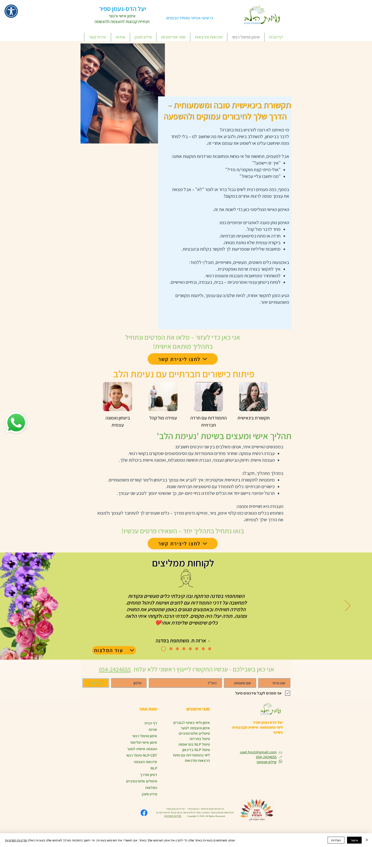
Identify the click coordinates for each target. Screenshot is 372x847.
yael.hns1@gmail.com (258, 752)
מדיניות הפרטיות (172, 816)
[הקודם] (24, 606)
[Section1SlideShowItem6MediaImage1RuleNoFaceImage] (169, 648)
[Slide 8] (209, 648)
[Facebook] (144, 812)
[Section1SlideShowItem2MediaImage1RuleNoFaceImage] (203, 648)
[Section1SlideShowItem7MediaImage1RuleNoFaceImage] (196, 648)
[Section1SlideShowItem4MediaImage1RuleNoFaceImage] (183, 648)
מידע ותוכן (149, 793)
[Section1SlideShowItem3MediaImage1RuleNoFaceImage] (177, 648)
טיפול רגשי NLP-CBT (141, 755)
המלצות (151, 787)
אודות (153, 729)
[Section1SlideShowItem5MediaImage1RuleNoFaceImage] (190, 648)
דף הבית (150, 722)
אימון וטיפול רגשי (144, 735)
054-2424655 (266, 756)
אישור (354, 840)
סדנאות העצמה (145, 761)
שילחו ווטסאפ (267, 761)
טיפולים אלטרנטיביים (141, 781)
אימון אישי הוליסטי (143, 742)
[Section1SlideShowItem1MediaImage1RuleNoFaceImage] (162, 648)
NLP (153, 768)
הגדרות (336, 840)
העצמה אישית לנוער (142, 748)
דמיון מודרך (148, 774)
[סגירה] (366, 840)
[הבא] (347, 606)
